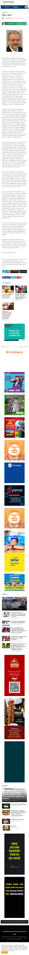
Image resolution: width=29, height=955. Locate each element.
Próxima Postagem (23, 346)
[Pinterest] (18, 277)
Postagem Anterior (5, 346)
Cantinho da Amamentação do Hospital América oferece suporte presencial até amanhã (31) (7, 314)
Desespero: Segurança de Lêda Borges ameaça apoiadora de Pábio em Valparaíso (14, 605)
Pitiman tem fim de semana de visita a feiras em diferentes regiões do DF (20, 296)
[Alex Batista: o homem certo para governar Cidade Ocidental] (6, 638)
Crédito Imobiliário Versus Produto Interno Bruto (7, 296)
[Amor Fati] (6, 828)
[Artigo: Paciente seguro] (6, 821)
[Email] (20, 277)
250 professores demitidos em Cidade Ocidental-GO (18, 622)
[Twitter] (12, 277)
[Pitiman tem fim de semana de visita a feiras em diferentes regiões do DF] (21, 289)
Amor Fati (13, 826)
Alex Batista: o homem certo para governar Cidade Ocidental (18, 638)
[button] (1, 2)
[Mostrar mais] (23, 277)
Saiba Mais (11, 950)
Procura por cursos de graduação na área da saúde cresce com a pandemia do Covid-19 (18, 615)
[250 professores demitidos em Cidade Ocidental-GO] (6, 623)
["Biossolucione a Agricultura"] (6, 806)
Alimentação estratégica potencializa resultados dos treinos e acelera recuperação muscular (18, 813)
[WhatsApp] (15, 277)
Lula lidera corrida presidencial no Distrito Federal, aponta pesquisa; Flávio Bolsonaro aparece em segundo (13, 794)
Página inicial (5, 12)
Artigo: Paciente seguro (17, 819)
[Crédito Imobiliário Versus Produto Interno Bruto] (8, 289)
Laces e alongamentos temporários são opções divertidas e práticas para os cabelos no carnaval (18, 630)
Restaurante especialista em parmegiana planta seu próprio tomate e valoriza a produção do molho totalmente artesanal (18, 646)
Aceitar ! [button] (4, 952)
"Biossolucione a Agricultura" (19, 804)
